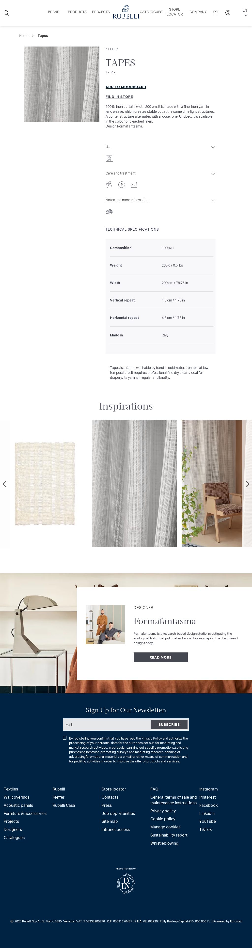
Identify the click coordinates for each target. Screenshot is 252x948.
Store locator (114, 789)
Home (24, 35)
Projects (11, 821)
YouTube (207, 821)
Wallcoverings (17, 797)
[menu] (126, 13)
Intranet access (116, 829)
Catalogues (14, 837)
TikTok (205, 829)
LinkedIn (207, 813)
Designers (13, 829)
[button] (245, 13)
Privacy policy (163, 811)
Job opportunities (118, 813)
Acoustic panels (18, 805)
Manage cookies (165, 827)
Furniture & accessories (25, 813)
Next (247, 484)
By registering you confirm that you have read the (128, 749)
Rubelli (59, 789)
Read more (161, 657)
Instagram (208, 789)
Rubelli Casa (64, 805)
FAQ (154, 789)
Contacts (110, 797)
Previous (5, 484)
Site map (110, 821)
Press (107, 805)
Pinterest (207, 797)
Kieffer (112, 48)
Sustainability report (169, 835)
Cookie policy (162, 819)
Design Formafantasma (124, 126)
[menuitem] (54, 11)
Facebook (208, 805)
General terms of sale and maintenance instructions (173, 800)
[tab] (161, 152)
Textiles (11, 789)
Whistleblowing (164, 843)
